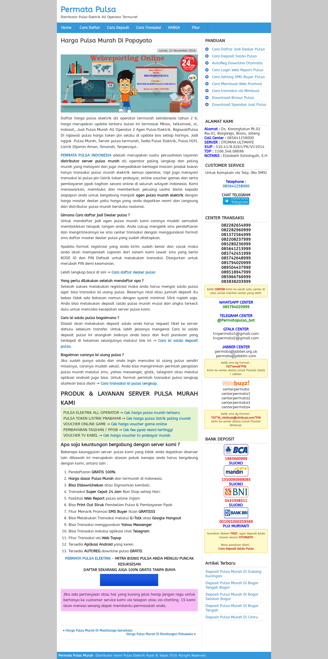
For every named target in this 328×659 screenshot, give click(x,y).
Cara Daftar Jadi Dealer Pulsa (238, 49)
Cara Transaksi (148, 28)
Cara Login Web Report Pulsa (237, 70)
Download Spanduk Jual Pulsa (239, 104)
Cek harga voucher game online (139, 424)
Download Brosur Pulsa (233, 97)
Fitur (196, 28)
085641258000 (236, 186)
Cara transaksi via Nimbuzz (235, 90)
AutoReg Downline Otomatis (237, 63)
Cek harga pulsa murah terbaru (152, 412)
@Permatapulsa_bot (236, 320)
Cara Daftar (90, 28)
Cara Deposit (118, 28)
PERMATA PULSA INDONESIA (86, 155)
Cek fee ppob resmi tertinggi (148, 430)
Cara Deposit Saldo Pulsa (234, 56)
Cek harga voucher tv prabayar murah (136, 435)
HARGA (174, 28)
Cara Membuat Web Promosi (237, 83)
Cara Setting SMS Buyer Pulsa (238, 77)
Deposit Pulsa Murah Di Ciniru (232, 617)
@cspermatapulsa (236, 208)
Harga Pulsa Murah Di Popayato (106, 40)
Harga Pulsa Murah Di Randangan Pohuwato (159, 634)
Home (66, 28)
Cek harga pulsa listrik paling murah (158, 418)
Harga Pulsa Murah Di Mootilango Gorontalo (99, 630)
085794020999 (236, 306)
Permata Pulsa (88, 9)
